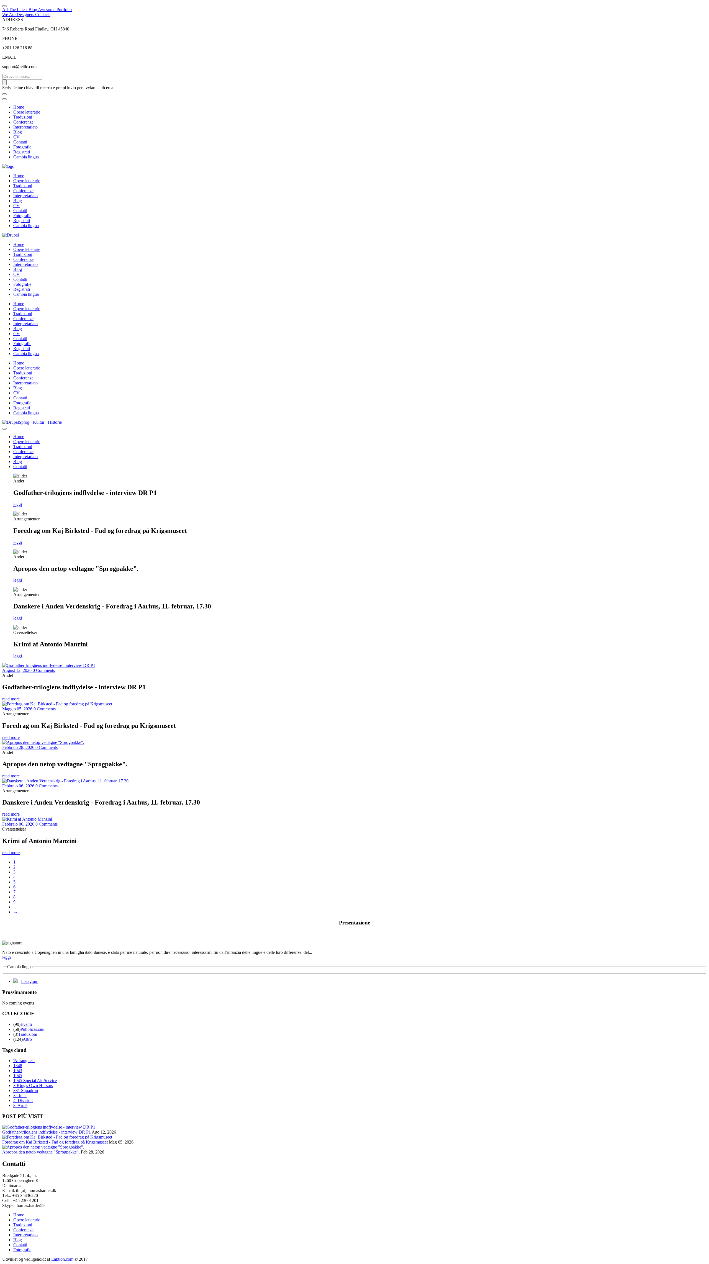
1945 (17, 1075)
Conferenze (23, 122)
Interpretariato (25, 127)
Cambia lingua (26, 157)
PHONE (9, 38)
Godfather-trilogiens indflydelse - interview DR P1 (46, 1132)
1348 (17, 1065)
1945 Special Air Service (35, 1080)
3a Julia (20, 1095)
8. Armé (20, 1105)
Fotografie (22, 147)
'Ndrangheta (24, 1060)
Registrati (21, 152)
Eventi (26, 1024)
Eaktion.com (61, 1259)
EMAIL (9, 57)
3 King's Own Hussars (33, 1085)
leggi (17, 504)
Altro (27, 1039)
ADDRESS (12, 19)
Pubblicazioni (32, 1029)
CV (16, 137)
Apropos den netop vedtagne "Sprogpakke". (41, 1152)
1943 (17, 1070)
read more (11, 699)
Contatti (20, 142)
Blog (17, 132)
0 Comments (44, 670)
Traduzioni (22, 117)
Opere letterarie (26, 112)
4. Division (23, 1100)
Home (18, 107)
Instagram (29, 981)
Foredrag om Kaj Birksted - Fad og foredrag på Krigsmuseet (55, 1142)
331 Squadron (25, 1090)
